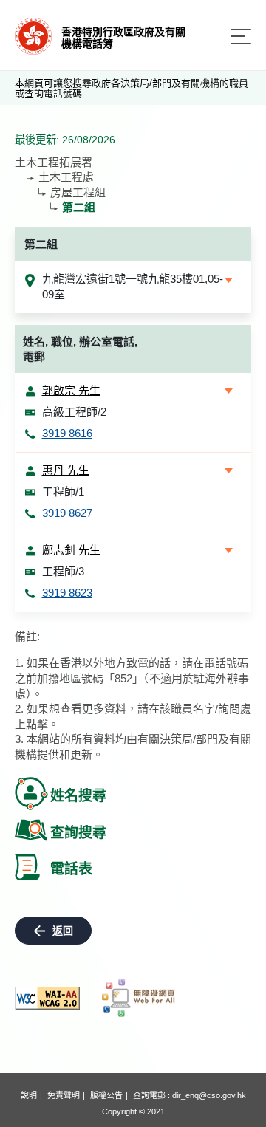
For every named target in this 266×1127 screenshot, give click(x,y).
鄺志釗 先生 (71, 550)
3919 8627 (67, 513)
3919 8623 (67, 592)
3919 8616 (67, 433)
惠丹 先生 (65, 470)
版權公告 (106, 1095)
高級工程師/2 (74, 411)
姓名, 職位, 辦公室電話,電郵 (80, 349)
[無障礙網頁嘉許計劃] (139, 997)
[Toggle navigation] (241, 36)
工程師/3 (63, 571)
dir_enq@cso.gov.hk (209, 1095)
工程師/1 (63, 491)
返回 (62, 930)
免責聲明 (63, 1095)
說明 (29, 1095)
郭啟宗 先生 (71, 390)
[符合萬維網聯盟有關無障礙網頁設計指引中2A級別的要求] (47, 998)
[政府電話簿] (33, 35)
